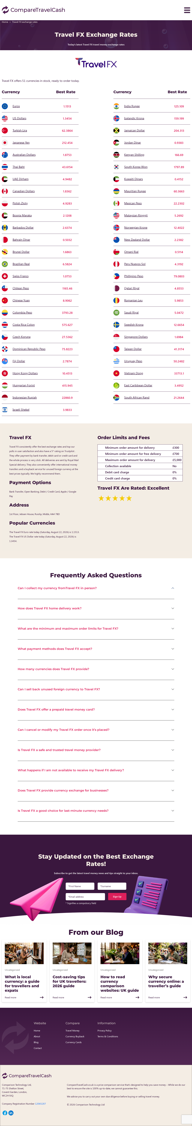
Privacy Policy (105, 1030)
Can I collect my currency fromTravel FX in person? (57, 588)
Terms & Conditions (108, 1036)
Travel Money (73, 1030)
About (37, 1036)
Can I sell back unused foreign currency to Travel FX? (59, 689)
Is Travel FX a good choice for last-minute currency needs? (63, 810)
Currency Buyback (75, 1036)
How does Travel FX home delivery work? (50, 608)
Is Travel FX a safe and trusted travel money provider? (59, 750)
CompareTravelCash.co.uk (80, 1084)
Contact (38, 1048)
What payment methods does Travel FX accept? (55, 649)
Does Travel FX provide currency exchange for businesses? (63, 790)
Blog (36, 1042)
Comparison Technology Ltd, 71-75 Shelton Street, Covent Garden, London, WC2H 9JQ (16, 1090)
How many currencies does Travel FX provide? (53, 669)
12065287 (40, 1103)
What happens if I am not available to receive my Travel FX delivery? (71, 770)
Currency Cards (74, 1042)
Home (5, 21)
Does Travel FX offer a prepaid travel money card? (56, 709)
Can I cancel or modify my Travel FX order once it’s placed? (64, 730)
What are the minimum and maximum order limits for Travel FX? (68, 628)
